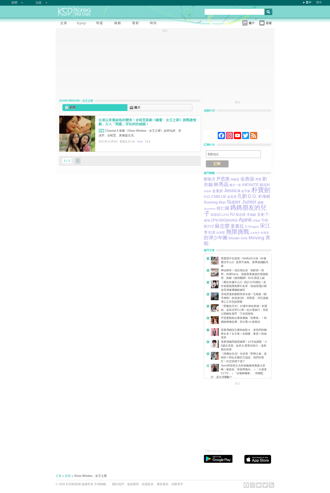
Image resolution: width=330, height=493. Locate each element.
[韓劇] (119, 24)
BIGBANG (228, 220)
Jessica (232, 190)
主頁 (59, 475)
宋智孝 (207, 191)
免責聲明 (133, 484)
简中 (319, 2)
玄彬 (261, 214)
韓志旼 (241, 214)
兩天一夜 (235, 185)
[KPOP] (83, 24)
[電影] (136, 24)
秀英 (258, 179)
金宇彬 (246, 191)
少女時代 (255, 232)
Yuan (140, 141)
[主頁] (65, 24)
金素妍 (217, 191)
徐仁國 (222, 208)
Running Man (215, 202)
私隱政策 (148, 484)
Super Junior (241, 202)
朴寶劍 (260, 190)
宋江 (265, 226)
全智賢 (220, 232)
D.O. (252, 196)
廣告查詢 (162, 484)
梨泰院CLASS (220, 214)
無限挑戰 (237, 232)
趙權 (260, 202)
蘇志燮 (222, 226)
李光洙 (209, 232)
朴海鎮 (264, 196)
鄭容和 (265, 185)
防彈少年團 (215, 237)
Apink (245, 220)
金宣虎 (232, 196)
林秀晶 (221, 184)
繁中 (309, 2)
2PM (214, 220)
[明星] (101, 24)
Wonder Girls (238, 238)
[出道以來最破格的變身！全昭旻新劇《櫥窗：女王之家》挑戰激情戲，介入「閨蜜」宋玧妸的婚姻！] (77, 150)
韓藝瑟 (235, 179)
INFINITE (250, 184)
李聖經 (256, 220)
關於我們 (118, 484)
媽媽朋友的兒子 (235, 210)
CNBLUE (218, 196)
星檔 (68, 475)
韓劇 (101, 130)
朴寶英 (265, 232)
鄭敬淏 (209, 179)
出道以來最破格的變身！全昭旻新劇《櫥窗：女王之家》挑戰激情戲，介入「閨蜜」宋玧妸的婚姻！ (147, 122)
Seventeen (210, 208)
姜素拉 (237, 226)
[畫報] (154, 24)
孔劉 (242, 196)
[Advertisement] (237, 414)
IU (232, 214)
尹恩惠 (223, 178)
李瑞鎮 (251, 214)
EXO (207, 196)
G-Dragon (252, 226)
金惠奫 (247, 178)
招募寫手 (177, 484)
